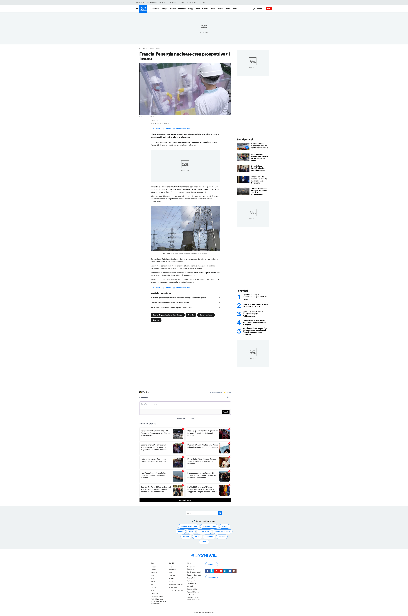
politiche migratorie (222, 531)
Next (198, 8)
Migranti (222, 536)
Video (228, 8)
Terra (213, 8)
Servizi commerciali (193, 572)
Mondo (173, 8)
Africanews (173, 587)
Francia (158, 48)
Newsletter (212, 577)
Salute (220, 8)
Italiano (140, 2)
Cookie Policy (191, 578)
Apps (171, 581)
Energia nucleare (206, 315)
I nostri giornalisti (157, 596)
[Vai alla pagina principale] (143, 9)
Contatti (190, 586)
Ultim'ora (155, 8)
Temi (152, 563)
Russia (180, 531)
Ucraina (224, 526)
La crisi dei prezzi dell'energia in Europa (167, 315)
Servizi (171, 563)
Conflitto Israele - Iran (189, 526)
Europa (164, 8)
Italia (191, 531)
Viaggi (190, 8)
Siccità (204, 541)
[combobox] (210, 2)
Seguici (171, 578)
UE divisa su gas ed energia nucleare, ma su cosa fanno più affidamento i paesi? (178, 297)
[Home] (140, 48)
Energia (156, 320)
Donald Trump (204, 531)
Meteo (171, 573)
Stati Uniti (209, 536)
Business (182, 8)
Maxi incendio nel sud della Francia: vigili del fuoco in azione (171, 307)
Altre (189, 563)
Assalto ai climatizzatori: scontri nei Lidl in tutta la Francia (170, 302)
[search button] (200, 2)
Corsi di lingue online (176, 590)
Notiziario (172, 570)
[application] (185, 89)
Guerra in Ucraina (209, 526)
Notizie (145, 48)
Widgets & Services (176, 584)
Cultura (205, 8)
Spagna (186, 536)
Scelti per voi (245, 139)
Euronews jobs (192, 589)
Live (268, 8)
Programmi (154, 593)
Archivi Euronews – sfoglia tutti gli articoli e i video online (158, 601)
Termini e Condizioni (194, 575)
